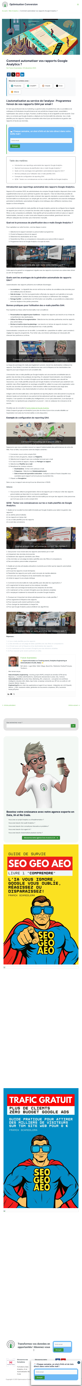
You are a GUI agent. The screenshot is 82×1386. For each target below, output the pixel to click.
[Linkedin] (8, 694)
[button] (41, 838)
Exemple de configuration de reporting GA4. (29, 176)
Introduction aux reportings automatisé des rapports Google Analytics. (38, 165)
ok (73, 726)
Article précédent (9, 705)
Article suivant (74, 705)
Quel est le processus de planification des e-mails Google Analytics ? (38, 168)
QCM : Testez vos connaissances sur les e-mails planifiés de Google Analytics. (41, 179)
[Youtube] (11, 694)
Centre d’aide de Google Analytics (37, 408)
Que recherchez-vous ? (14, 722)
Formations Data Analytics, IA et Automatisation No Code (23, 1370)
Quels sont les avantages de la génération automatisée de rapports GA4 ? (40, 171)
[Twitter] (14, 694)
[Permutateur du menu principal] (78, 4)
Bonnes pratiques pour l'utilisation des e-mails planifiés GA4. (35, 174)
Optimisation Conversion (24, 4)
